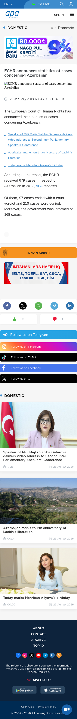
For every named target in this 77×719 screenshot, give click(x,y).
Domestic (66, 28)
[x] (31, 656)
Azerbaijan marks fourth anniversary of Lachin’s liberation (40, 155)
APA (39, 186)
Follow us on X (20, 378)
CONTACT (38, 634)
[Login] (71, 4)
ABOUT (38, 628)
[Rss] (59, 656)
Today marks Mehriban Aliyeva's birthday (35, 165)
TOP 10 (38, 645)
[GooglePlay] (24, 690)
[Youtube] (38, 656)
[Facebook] (18, 656)
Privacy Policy (47, 706)
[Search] (61, 4)
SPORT (59, 15)
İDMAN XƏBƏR (38, 252)
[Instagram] (24, 656)
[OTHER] (71, 14)
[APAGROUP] (38, 680)
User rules (27, 706)
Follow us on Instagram (26, 346)
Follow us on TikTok (24, 357)
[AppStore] (52, 690)
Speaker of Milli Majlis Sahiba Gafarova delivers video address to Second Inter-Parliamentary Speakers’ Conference (40, 140)
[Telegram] (45, 656)
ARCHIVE (38, 640)
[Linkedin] (52, 656)
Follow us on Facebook (26, 368)
